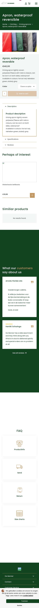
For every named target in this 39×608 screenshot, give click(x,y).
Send (19, 473)
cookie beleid (28, 596)
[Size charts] (19, 513)
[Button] (26, 3)
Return (19, 496)
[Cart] (29, 3)
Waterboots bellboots (11, 184)
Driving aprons (25, 24)
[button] (36, 3)
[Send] (19, 467)
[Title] (20, 569)
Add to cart (23, 93)
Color (4, 86)
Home (4, 24)
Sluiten (19, 605)
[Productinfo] (19, 443)
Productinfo (19, 449)
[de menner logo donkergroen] (8, 3)
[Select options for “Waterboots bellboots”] (32, 195)
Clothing (13, 24)
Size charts (19, 519)
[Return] (19, 490)
